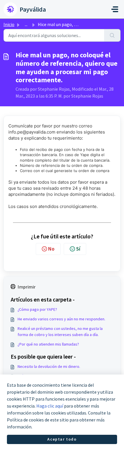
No (51, 248)
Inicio (8, 24)
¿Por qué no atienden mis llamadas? (48, 344)
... (26, 24)
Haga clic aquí (49, 406)
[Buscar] (112, 35)
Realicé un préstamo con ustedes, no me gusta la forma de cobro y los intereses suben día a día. (60, 331)
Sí (78, 248)
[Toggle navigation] (115, 9)
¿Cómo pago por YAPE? (37, 309)
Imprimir (26, 287)
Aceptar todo (61, 439)
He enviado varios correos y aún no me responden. (61, 319)
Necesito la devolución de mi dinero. (49, 366)
